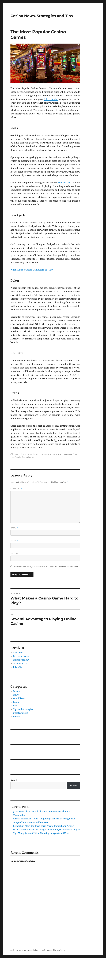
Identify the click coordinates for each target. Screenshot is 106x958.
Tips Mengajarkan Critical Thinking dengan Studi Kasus (41, 833)
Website (14, 553)
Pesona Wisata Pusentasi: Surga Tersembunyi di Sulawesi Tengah (46, 829)
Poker (48, 454)
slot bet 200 (64, 182)
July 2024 (18, 667)
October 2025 (20, 663)
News (43, 454)
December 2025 (21, 656)
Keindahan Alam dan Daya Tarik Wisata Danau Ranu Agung (43, 826)
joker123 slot (51, 99)
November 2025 (21, 659)
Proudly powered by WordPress (53, 950)
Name (14, 528)
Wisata (16, 716)
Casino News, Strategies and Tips (41, 16)
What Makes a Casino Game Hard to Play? (31, 269)
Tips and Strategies (64, 454)
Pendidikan (19, 698)
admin (17, 454)
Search (13, 780)
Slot (53, 454)
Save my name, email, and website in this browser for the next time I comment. (46, 567)
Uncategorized (20, 713)
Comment (16, 489)
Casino (37, 454)
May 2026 (18, 652)
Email (14, 540)
